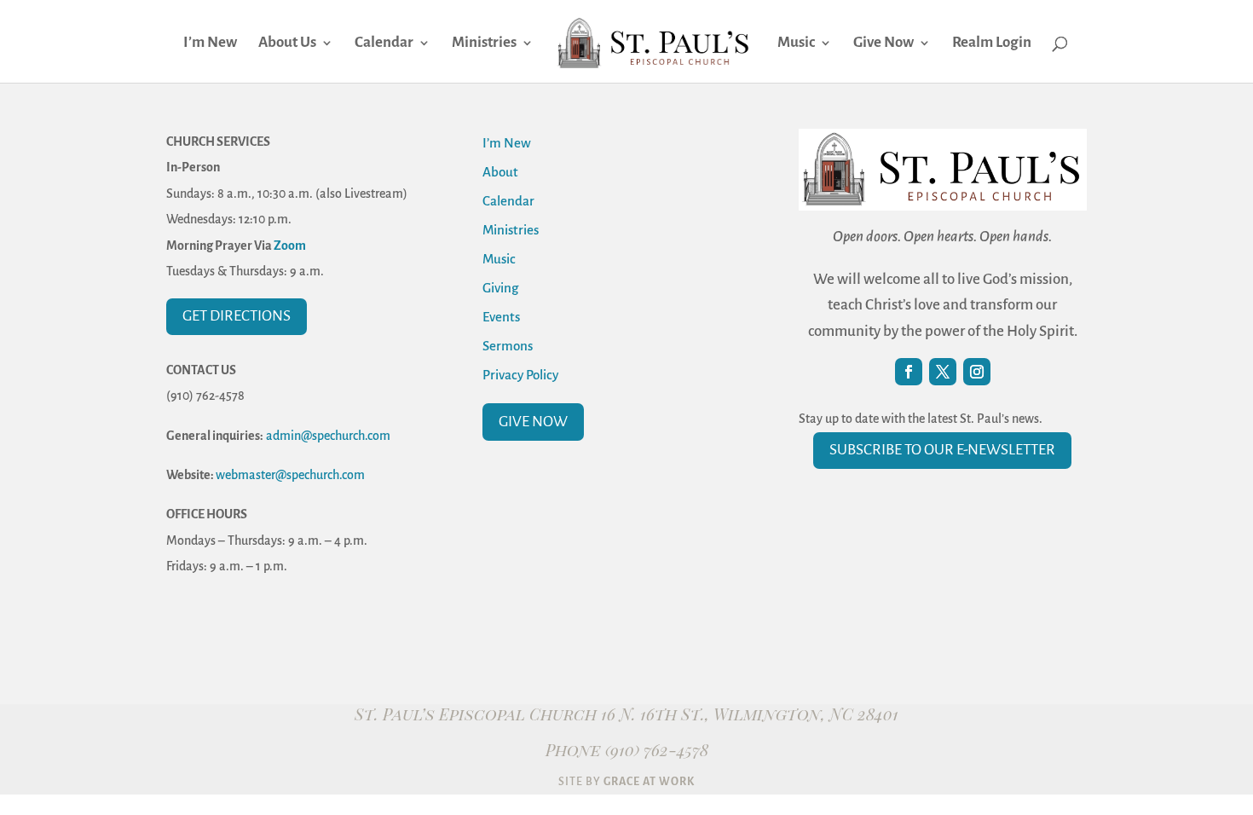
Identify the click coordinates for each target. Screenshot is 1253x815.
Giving (500, 287)
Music (796, 43)
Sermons (507, 345)
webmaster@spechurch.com (290, 475)
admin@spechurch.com (328, 435)
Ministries (484, 43)
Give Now (883, 43)
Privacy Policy (520, 374)
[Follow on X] (942, 371)
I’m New (210, 43)
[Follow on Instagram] (976, 371)
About (500, 172)
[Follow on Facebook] (908, 371)
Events (501, 316)
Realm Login (991, 43)
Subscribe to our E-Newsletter (942, 450)
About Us (287, 43)
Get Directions (236, 316)
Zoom (290, 245)
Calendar (384, 43)
